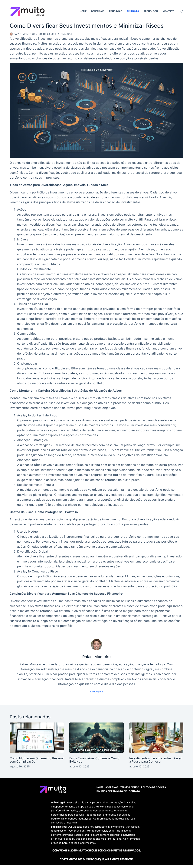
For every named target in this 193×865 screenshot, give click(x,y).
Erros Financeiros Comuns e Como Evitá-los (94, 759)
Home (83, 11)
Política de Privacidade (111, 791)
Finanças (133, 11)
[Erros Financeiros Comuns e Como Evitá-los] (96, 737)
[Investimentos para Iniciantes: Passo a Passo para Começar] (156, 737)
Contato (168, 11)
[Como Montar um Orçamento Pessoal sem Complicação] (37, 737)
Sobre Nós (111, 787)
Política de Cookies (153, 787)
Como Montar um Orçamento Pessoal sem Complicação (37, 759)
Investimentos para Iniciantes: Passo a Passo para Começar (155, 759)
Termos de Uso (129, 787)
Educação (115, 11)
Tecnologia (151, 11)
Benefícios (97, 11)
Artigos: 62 (96, 691)
